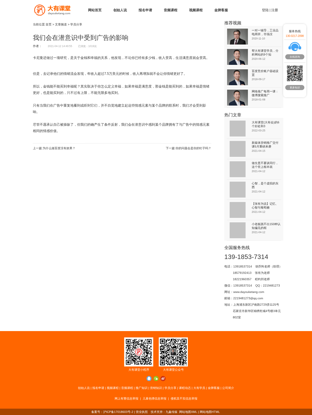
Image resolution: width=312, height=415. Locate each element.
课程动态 (185, 388)
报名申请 (145, 10)
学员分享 (76, 24)
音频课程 (170, 10)
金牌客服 (221, 10)
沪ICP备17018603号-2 (118, 412)
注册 (274, 10)
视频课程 (196, 10)
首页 (49, 24)
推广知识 (142, 388)
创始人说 (120, 10)
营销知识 (156, 388)
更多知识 (295, 87)
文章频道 (61, 24)
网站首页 (95, 10)
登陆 (265, 10)
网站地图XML (188, 412)
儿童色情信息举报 (154, 398)
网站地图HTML (210, 412)
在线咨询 (295, 56)
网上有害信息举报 (126, 398)
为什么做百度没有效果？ (59, 148)
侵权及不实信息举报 (184, 398)
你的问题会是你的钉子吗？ (193, 148)
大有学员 (199, 388)
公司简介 (228, 388)
